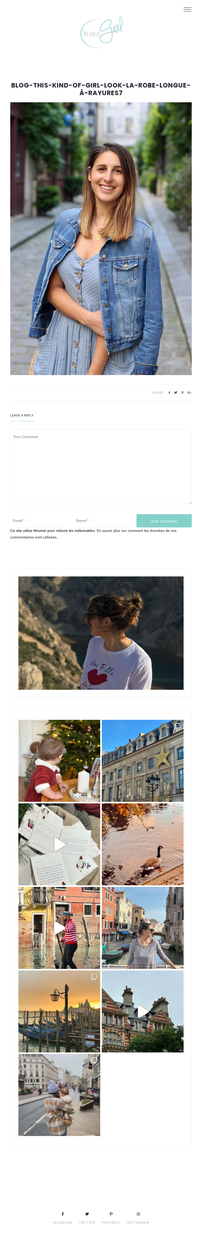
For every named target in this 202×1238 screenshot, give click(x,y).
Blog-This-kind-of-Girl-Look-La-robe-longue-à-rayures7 (101, 89)
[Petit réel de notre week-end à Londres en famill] (143, 1011)
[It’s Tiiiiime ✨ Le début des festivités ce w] (59, 761)
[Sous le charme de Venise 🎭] (59, 928)
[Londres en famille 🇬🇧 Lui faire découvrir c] (59, 1095)
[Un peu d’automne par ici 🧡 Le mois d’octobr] (143, 844)
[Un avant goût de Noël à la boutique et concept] (59, 844)
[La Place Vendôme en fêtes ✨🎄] (143, 761)
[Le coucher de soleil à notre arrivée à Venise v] (59, 1011)
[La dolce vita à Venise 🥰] (143, 928)
